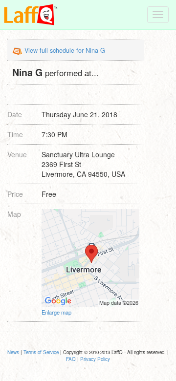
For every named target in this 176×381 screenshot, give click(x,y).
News (13, 352)
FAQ (71, 359)
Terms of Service (41, 352)
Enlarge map (56, 312)
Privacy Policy (95, 359)
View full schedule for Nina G (64, 50)
